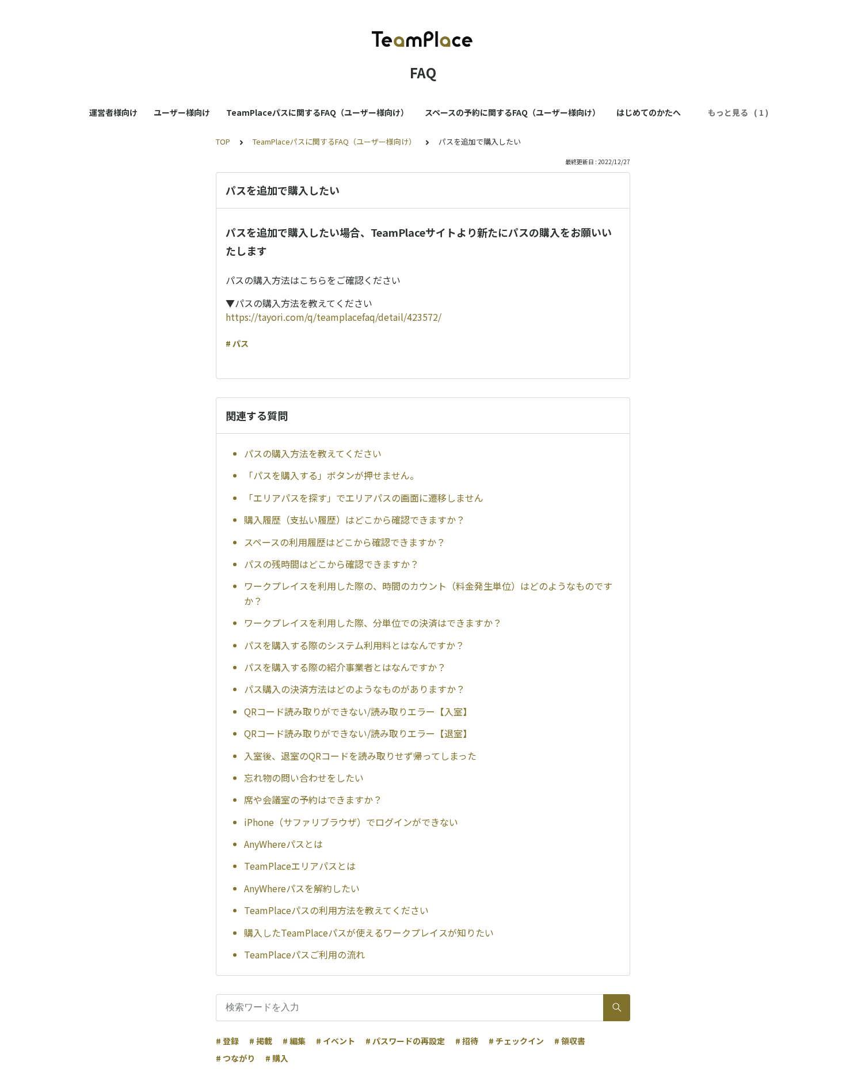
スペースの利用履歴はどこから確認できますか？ (344, 542)
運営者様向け (113, 112)
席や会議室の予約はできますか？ (313, 799)
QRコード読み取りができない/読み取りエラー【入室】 (358, 711)
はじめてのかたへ (648, 112)
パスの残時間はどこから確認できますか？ (331, 564)
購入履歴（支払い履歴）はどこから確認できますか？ (354, 519)
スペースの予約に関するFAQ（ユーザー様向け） (512, 112)
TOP (223, 141)
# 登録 (227, 1041)
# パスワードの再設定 (405, 1041)
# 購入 (276, 1058)
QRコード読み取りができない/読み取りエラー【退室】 (358, 733)
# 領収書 (569, 1041)
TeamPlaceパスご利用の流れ (304, 954)
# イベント (335, 1041)
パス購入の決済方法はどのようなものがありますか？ (354, 689)
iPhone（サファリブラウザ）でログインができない (351, 822)
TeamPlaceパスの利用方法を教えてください (336, 910)
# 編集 (294, 1041)
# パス (237, 343)
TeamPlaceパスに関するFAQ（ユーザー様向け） (317, 112)
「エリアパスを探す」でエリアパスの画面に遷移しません (363, 498)
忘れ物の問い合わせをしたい (304, 777)
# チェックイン (516, 1041)
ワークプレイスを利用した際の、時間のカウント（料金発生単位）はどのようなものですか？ (428, 593)
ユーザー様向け (182, 112)
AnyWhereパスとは (283, 844)
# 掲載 (260, 1041)
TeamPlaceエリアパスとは (300, 866)
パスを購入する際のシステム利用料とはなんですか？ (354, 645)
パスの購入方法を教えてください (313, 453)
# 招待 (466, 1041)
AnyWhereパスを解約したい (302, 888)
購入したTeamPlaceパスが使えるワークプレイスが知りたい (369, 932)
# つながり (235, 1058)
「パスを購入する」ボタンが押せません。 (331, 475)
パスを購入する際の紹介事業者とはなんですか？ (345, 667)
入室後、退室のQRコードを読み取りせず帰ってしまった (360, 756)
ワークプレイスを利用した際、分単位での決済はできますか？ (373, 623)
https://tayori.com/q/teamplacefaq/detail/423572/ (333, 317)
